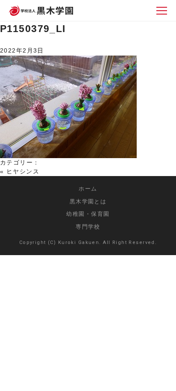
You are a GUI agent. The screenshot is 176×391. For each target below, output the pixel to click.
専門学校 (88, 226)
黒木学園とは (88, 201)
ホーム (88, 188)
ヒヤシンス (22, 171)
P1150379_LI (33, 28)
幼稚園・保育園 (87, 214)
